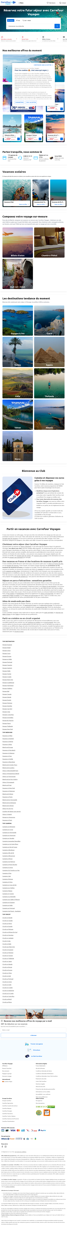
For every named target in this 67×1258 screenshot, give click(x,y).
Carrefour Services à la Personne (10, 1118)
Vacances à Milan (7, 735)
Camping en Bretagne (8, 826)
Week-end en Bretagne (9, 802)
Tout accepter (31, 102)
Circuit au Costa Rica (8, 996)
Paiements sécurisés (41, 1078)
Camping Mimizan (7, 879)
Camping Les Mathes (8, 888)
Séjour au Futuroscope (9, 776)
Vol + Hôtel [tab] (27, 20)
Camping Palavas (7, 891)
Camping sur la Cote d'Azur (10, 844)
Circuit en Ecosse (7, 970)
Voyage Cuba (6, 711)
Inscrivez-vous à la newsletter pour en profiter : (13, 1026)
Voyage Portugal (7, 662)
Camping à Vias (6, 873)
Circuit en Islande (7, 964)
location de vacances (13, 565)
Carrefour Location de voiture (9, 1105)
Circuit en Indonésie (8, 990)
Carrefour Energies (7, 1111)
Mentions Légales (40, 1084)
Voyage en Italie (7, 659)
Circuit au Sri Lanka (7, 993)
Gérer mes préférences (41, 1097)
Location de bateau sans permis (11, 811)
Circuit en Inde (6, 976)
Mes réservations (40, 1103)
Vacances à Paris (7, 820)
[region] (33, 84)
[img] (16, 193)
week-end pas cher (41, 607)
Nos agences (39, 1100)
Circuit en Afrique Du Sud (9, 932)
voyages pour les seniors (24, 555)
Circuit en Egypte (7, 926)
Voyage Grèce (6, 650)
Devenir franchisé (6, 1068)
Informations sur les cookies (43, 1091)
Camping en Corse (7, 829)
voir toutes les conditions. (20, 1151)
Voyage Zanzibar (7, 706)
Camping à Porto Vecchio (9, 864)
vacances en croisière (34, 622)
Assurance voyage (6, 1076)
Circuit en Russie (7, 967)
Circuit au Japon (7, 961)
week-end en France (30, 605)
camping (40, 569)
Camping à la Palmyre (8, 861)
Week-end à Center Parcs (9, 765)
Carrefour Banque (6, 1108)
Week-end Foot (6, 785)
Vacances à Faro (7, 756)
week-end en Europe (46, 605)
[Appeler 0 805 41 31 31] (50, 1106)
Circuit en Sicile (6, 984)
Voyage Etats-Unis (7, 679)
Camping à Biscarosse (8, 856)
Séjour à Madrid (7, 814)
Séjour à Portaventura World (10, 773)
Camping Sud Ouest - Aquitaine (11, 911)
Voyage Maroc (6, 723)
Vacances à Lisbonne (8, 753)
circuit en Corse (18, 631)
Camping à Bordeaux (8, 850)
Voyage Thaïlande (7, 726)
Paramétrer (19, 102)
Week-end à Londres (8, 767)
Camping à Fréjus (7, 882)
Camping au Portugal (8, 908)
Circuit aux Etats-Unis (8, 947)
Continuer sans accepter (42, 65)
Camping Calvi (6, 876)
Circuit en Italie (6, 944)
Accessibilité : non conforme (43, 1094)
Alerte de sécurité (40, 1086)
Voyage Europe (6, 656)
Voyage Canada (6, 694)
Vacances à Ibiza (7, 744)
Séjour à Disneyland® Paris (10, 770)
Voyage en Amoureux (8, 817)
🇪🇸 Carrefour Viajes (7, 1081)
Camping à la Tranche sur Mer (11, 870)
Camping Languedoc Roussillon (11, 841)
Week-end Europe (7, 747)
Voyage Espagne (7, 644)
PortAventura (20, 593)
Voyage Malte (6, 671)
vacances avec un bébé (40, 555)
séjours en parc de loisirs (49, 586)
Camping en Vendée (8, 838)
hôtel (17, 614)
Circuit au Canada (7, 920)
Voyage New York (7, 729)
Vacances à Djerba (7, 741)
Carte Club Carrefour (41, 1081)
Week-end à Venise (8, 805)
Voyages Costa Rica (8, 714)
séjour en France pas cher (55, 563)
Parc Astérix (10, 593)
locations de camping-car (20, 576)
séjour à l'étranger (26, 546)
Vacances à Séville (7, 759)
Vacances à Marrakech (8, 750)
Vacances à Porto (7, 797)
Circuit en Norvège (7, 935)
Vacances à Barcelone (8, 762)
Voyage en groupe (7, 1073)
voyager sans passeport (16, 557)
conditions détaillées (10, 1186)
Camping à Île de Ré (8, 853)
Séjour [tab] (11, 20)
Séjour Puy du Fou (7, 808)
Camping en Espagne (8, 902)
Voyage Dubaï (6, 647)
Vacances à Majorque (8, 791)
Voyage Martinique (7, 685)
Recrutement (5, 1071)
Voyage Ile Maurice (7, 720)
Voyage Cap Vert (7, 709)
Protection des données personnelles (45, 1089)
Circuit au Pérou (7, 1002)
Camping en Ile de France (9, 847)
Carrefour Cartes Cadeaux (8, 1116)
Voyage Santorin (7, 668)
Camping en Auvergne (8, 835)
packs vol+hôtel (48, 612)
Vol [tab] (19, 20)
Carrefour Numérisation (8, 1121)
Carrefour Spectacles (7, 1103)
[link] (17, 242)
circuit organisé (48, 622)
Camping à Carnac (7, 867)
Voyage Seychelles (7, 717)
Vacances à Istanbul (8, 738)
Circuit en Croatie (7, 987)
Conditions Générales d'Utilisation (44, 1073)
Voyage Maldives (7, 688)
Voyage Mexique (7, 703)
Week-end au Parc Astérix (9, 779)
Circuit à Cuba (6, 941)
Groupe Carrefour (6, 1100)
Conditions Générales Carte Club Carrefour (47, 1076)
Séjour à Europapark (8, 782)
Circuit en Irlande (7, 917)
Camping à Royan (7, 858)
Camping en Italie (7, 905)
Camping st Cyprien (8, 893)
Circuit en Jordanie (7, 938)
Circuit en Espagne (7, 949)
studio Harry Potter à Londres (11, 595)
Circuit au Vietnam (7, 929)
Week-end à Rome (7, 794)
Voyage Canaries (7, 665)
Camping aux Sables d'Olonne (11, 899)
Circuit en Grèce (7, 982)
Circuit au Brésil (7, 999)
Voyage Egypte (6, 700)
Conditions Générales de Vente (44, 1071)
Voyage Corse (6, 653)
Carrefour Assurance (7, 1113)
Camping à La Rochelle (9, 896)
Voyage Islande (6, 697)
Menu (21, 3)
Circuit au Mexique (7, 952)
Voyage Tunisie (6, 674)
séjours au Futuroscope (31, 595)
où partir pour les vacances (10, 538)
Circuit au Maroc (7, 923)
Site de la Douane (40, 1068)
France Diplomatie (40, 1065)
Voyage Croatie (6, 676)
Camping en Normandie (9, 832)
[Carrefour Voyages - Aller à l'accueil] (8, 3)
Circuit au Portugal (7, 979)
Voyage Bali (5, 691)
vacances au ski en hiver (13, 571)
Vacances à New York (8, 788)
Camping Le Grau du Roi (9, 885)
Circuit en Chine (7, 973)
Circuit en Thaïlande (8, 958)
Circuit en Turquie (7, 955)
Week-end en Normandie (9, 800)
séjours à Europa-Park (47, 593)
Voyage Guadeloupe (8, 682)
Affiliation (5, 1065)
